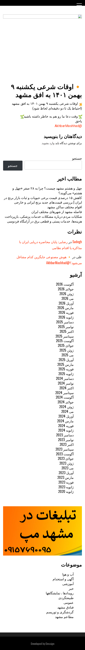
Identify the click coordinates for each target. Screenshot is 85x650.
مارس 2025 (65, 364)
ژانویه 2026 (66, 317)
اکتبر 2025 (67, 331)
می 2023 (67, 467)
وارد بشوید (48, 143)
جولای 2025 (66, 345)
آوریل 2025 (66, 359)
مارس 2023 (65, 477)
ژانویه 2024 (66, 430)
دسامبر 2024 (65, 378)
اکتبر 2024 (66, 387)
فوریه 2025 (66, 368)
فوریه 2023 (66, 482)
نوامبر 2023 (66, 439)
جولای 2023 (66, 458)
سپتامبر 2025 (64, 336)
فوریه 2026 (66, 312)
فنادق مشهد (65, 607)
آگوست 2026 (65, 284)
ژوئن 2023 (66, 463)
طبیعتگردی (66, 597)
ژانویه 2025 (66, 373)
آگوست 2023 (65, 453)
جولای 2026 (66, 288)
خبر (71, 588)
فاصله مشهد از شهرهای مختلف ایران (56, 211)
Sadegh (77, 241)
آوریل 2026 (66, 303)
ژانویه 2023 (66, 486)
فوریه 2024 (66, 425)
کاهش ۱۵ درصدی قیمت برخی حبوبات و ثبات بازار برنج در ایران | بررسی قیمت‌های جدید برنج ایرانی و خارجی (43, 200)
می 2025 (67, 354)
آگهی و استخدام (63, 578)
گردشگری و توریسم (60, 611)
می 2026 (67, 298)
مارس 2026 (65, 307)
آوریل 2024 (66, 416)
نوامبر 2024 (66, 383)
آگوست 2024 (65, 397)
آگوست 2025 (65, 340)
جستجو (77, 158)
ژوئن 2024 (66, 406)
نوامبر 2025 (66, 326)
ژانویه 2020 (66, 491)
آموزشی (68, 583)
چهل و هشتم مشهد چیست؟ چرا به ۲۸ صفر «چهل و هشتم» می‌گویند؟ (47, 190)
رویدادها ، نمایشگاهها (60, 592)
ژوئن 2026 (66, 293)
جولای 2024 (66, 401)
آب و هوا (68, 574)
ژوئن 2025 (66, 350)
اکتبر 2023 (67, 444)
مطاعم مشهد (64, 616)
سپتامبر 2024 (64, 392)
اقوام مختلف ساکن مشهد (64, 206)
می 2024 (67, 411)
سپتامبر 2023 (64, 449)
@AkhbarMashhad (68, 126)
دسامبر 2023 (65, 434)
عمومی (69, 602)
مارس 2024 (65, 420)
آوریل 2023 (66, 472)
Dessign (50, 643)
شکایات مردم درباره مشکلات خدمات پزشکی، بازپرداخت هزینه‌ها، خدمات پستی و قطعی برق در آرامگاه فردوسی (43, 219)
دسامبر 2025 (65, 321)
